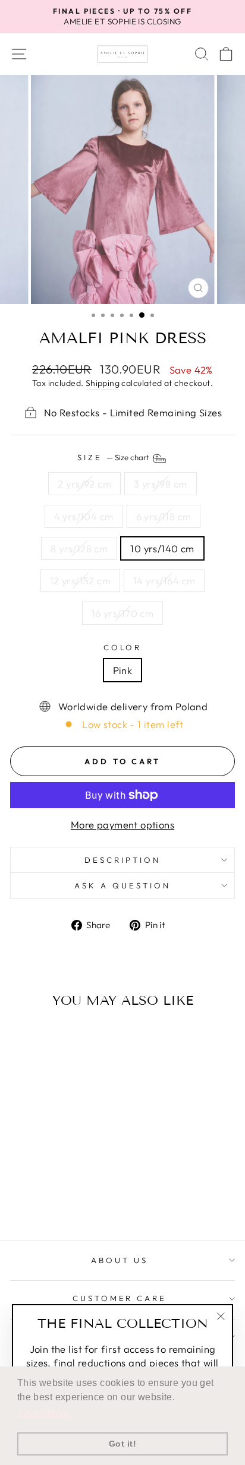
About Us (119, 1260)
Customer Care (120, 1298)
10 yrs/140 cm (162, 548)
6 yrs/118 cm (163, 516)
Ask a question (122, 885)
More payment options (122, 824)
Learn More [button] (44, 1413)
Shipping (103, 383)
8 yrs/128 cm (79, 548)
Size (114, 457)
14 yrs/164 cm (164, 580)
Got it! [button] (122, 1443)
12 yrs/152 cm (80, 580)
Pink (123, 670)
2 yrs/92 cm (84, 483)
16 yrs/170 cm (122, 613)
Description (122, 860)
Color (122, 647)
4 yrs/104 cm (84, 516)
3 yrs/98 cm (160, 483)
